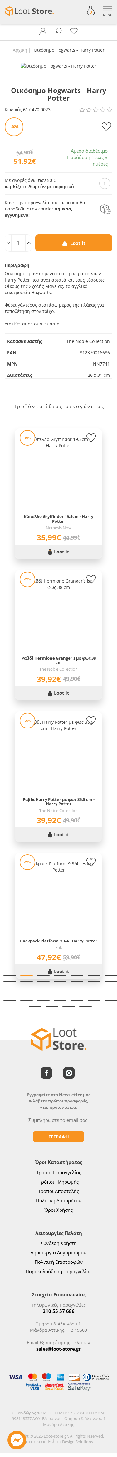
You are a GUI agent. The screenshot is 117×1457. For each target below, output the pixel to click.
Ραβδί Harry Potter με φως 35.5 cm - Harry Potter (59, 801)
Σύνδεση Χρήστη (59, 1243)
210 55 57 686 (59, 1311)
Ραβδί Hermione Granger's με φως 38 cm (59, 660)
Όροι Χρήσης (58, 1210)
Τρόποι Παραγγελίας (58, 1172)
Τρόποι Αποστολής (58, 1191)
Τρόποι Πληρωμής (59, 1182)
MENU (107, 15)
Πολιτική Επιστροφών (59, 1262)
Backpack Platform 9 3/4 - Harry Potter (58, 941)
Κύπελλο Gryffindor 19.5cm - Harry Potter (58, 518)
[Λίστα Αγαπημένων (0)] (74, 31)
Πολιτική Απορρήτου (58, 1200)
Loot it (77, 243)
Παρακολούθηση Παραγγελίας (58, 1271)
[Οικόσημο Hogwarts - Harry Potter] (58, 66)
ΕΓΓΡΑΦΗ (58, 1137)
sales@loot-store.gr (58, 1349)
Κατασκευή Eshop (42, 1441)
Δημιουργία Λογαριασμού (58, 1252)
